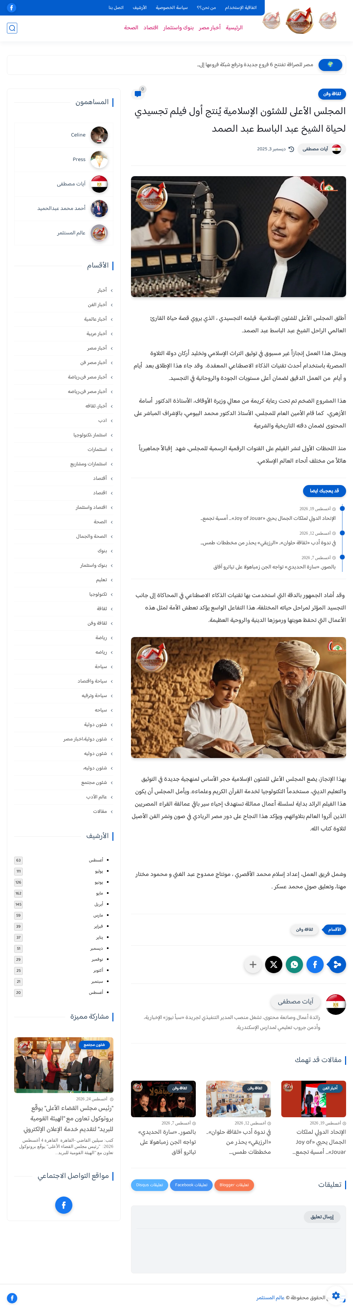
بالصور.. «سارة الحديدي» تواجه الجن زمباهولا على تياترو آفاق (274, 567)
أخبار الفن (98, 305)
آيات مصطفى (315, 149)
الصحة (131, 28)
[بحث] (12, 28)
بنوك (103, 551)
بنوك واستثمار (178, 28)
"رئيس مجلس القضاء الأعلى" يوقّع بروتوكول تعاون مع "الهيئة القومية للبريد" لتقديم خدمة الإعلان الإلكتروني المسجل (68, 1119)
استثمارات (98, 449)
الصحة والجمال (92, 536)
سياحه (101, 710)
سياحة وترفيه (95, 696)
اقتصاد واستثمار (92, 507)
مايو (99, 893)
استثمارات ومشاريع (89, 464)
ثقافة (102, 609)
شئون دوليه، (95, 768)
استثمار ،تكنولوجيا (90, 435)
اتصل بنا (116, 8)
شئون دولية (96, 724)
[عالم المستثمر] (299, 20)
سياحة (101, 667)
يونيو (99, 882)
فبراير (98, 926)
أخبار (103, 290)
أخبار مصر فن (94, 363)
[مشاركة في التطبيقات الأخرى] (253, 964)
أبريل (98, 904)
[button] (315, 964)
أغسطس (96, 860)
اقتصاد (150, 28)
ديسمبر (96, 948)
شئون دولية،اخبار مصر (85, 739)
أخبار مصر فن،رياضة (88, 377)
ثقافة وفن (332, 94)
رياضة (101, 638)
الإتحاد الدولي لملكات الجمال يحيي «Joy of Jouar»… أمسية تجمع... (268, 518)
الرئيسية (234, 28)
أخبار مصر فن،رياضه (88, 391)
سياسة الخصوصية (172, 8)
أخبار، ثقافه (96, 406)
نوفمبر (97, 959)
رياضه (101, 652)
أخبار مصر (210, 28)
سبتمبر (97, 982)
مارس (98, 915)
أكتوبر (98, 971)
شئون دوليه (96, 753)
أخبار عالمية (96, 319)
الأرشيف (140, 8)
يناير (99, 937)
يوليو (99, 871)
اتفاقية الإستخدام (241, 8)
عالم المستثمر (270, 1298)
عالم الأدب (97, 797)
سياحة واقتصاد (93, 681)
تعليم (102, 580)
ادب (103, 420)
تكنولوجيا (98, 594)
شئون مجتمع (94, 782)
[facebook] (11, 7)
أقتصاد (100, 478)
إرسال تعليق (322, 1217)
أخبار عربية (97, 334)
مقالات (100, 811)
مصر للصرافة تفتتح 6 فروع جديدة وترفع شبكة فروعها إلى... (255, 65)
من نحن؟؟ (206, 8)
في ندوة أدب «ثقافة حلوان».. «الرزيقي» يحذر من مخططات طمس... (268, 543)
